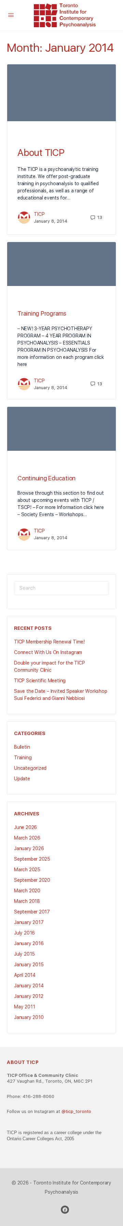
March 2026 (27, 838)
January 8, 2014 (50, 221)
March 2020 (27, 890)
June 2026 (25, 827)
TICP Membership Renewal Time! (49, 641)
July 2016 (24, 933)
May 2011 (24, 1006)
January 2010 (28, 1017)
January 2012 (28, 996)
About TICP (41, 152)
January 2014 (28, 985)
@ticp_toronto (76, 1111)
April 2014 (25, 975)
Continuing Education (46, 478)
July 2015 (24, 954)
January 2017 (28, 922)
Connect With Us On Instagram (48, 652)
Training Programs (41, 313)
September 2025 (32, 859)
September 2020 (32, 880)
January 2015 (28, 964)
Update (22, 778)
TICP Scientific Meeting (40, 680)
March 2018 (27, 901)
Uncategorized (30, 768)
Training (22, 757)
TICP (39, 214)
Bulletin (22, 747)
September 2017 (32, 911)
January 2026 (29, 848)
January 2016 (28, 943)
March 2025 (27, 869)
